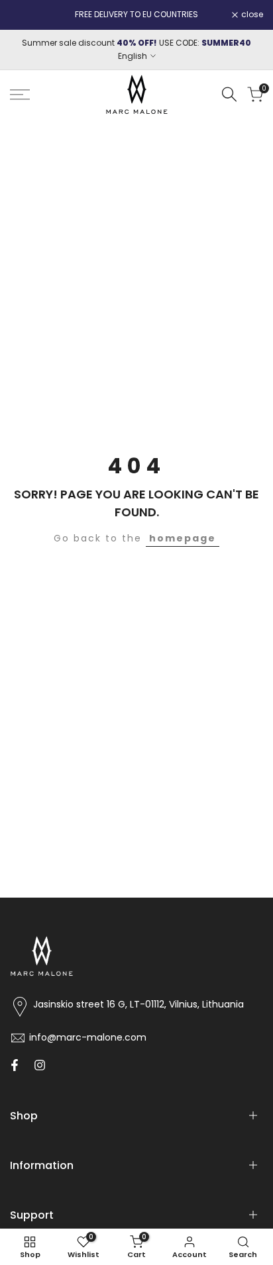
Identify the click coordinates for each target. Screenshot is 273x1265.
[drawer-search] (229, 94)
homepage (182, 538)
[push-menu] (20, 94)
